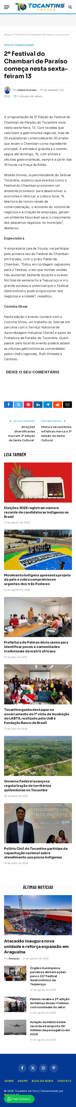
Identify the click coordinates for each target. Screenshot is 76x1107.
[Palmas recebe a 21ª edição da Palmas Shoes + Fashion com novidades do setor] (15, 1004)
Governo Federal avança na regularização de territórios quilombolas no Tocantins (27, 785)
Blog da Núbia (43, 1080)
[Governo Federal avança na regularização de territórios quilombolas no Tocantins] (38, 756)
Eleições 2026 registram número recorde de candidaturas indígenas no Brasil (36, 512)
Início (7, 34)
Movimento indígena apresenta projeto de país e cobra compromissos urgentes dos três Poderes (37, 579)
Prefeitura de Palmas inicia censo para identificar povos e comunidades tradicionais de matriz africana (36, 646)
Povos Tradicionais (19, 45)
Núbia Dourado (27, 90)
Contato (65, 1080)
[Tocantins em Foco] (40, 7)
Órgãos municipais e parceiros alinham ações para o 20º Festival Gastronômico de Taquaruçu (48, 976)
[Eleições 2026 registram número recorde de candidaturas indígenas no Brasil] (38, 482)
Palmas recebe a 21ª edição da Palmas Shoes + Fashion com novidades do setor (49, 1003)
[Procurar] (70, 7)
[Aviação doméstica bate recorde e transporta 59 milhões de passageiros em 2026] (15, 1027)
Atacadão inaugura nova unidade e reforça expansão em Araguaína (36, 947)
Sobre (9, 1080)
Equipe (23, 1080)
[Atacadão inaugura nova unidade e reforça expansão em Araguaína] (38, 915)
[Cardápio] (6, 7)
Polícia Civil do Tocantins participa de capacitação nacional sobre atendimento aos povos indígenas (36, 853)
